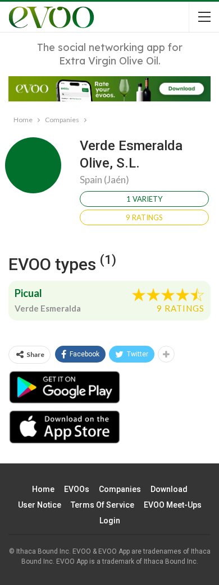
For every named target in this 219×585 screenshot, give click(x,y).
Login (109, 520)
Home (43, 489)
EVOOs (76, 489)
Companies (120, 489)
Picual (28, 293)
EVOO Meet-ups (173, 504)
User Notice (39, 504)
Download (169, 489)
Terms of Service (102, 504)
